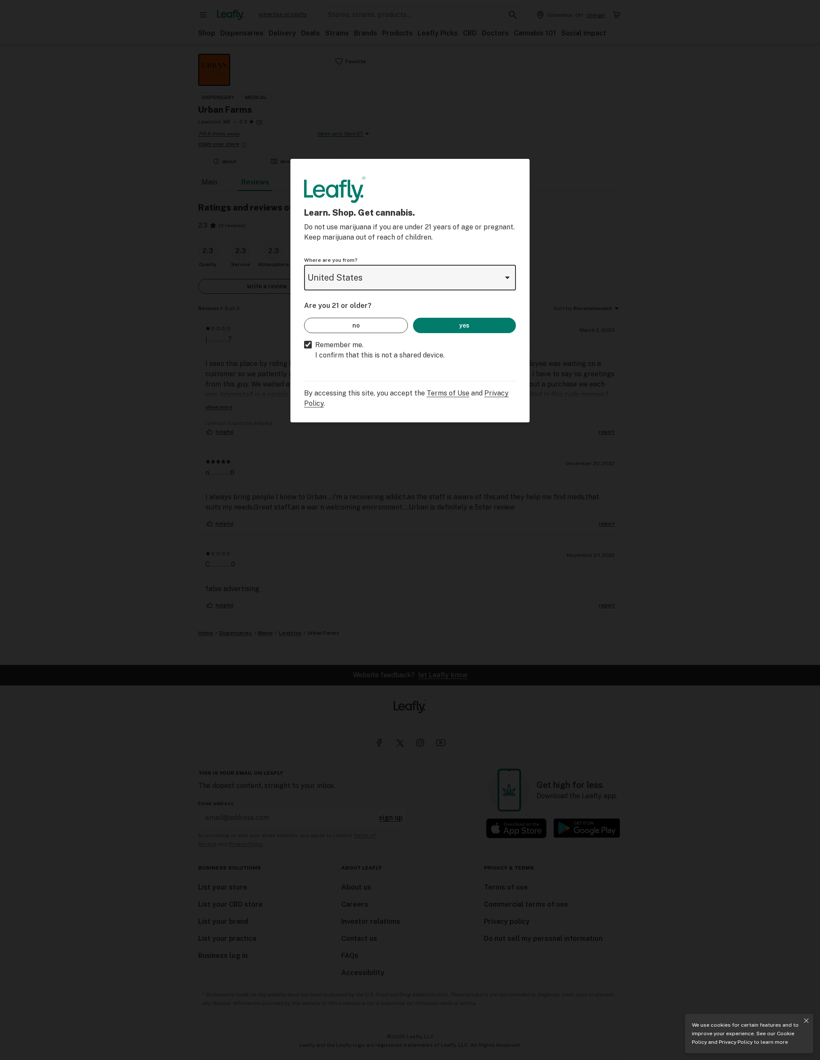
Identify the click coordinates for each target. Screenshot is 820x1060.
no (356, 325)
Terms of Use (448, 393)
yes (464, 325)
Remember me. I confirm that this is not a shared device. (380, 350)
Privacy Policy (736, 1042)
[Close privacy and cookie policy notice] (806, 1020)
